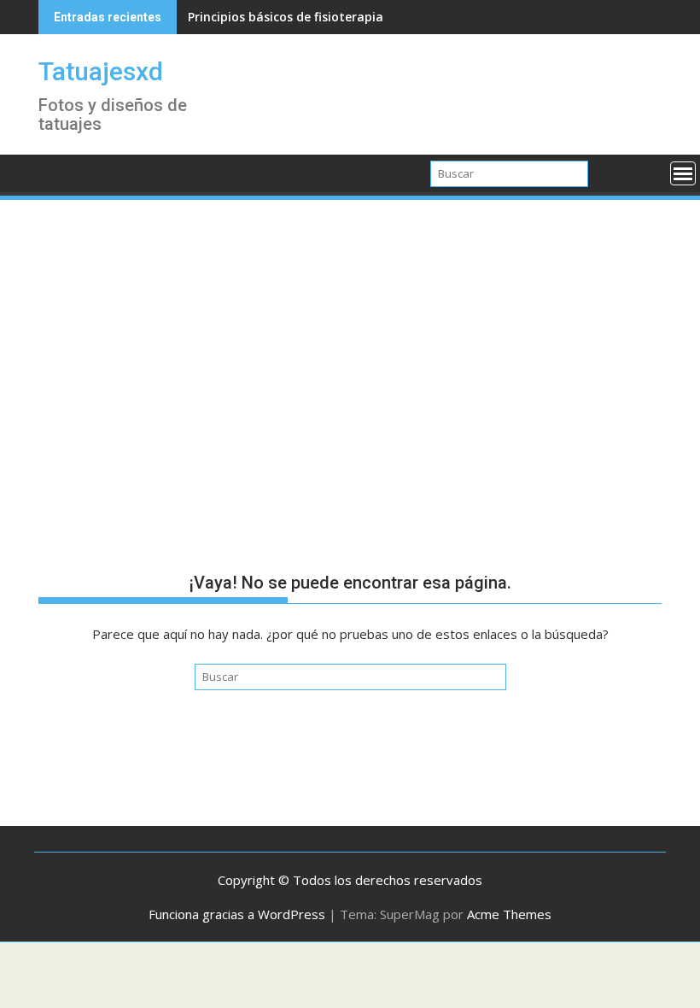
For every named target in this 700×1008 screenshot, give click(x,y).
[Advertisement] (350, 330)
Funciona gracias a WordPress (237, 914)
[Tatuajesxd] (55, 171)
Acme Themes (509, 914)
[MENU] (683, 173)
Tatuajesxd (100, 71)
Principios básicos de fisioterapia (285, 17)
